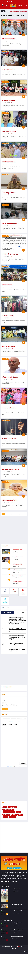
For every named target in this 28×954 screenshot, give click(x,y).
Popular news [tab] (20, 612)
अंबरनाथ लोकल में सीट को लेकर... (10, 223)
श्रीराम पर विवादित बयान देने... (9, 438)
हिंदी (7, 6)
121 (11, 317)
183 (11, 256)
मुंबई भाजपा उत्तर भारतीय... (18, 564)
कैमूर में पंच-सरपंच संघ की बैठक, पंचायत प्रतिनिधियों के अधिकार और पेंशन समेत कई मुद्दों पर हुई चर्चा (17, 637)
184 (12, 71)
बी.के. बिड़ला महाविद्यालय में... (9, 100)
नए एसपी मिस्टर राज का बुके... (17, 904)
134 (11, 194)
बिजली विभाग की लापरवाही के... (17, 929)
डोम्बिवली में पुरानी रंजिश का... (9, 192)
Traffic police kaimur (9, 809)
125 (11, 471)
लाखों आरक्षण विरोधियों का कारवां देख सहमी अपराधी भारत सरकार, (17, 650)
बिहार (6, 817)
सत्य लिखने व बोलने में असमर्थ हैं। (10, 705)
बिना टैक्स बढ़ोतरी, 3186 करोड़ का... (11, 469)
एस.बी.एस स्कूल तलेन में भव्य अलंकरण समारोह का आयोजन (16, 644)
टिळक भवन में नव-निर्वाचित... (17, 575)
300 (11, 410)
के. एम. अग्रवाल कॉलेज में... (9, 69)
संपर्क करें (25, 951)
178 (12, 502)
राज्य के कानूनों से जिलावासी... (17, 923)
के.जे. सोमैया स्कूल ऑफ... (18, 570)
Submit (5, 709)
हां (4, 700)
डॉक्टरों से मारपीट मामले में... (8, 162)
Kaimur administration (9, 812)
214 (11, 225)
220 (11, 133)
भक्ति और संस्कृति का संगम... (9, 408)
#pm (19, 812)
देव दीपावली (13, 817)
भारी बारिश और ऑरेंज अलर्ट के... (10, 254)
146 (12, 440)
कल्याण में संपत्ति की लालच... (9, 131)
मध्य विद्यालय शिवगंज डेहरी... (17, 910)
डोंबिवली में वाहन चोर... (7, 285)
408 (12, 41)
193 (12, 348)
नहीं (5, 702)
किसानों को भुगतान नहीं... (17, 581)
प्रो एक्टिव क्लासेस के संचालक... (10, 377)
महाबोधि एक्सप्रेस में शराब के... (17, 888)
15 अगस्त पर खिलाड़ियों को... (9, 39)
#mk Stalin (7, 814)
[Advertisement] (14, 530)
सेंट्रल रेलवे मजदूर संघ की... (9, 346)
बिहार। (20, 814)
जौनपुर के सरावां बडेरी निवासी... (9, 500)
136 (11, 164)
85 (11, 287)
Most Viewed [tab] (7, 612)
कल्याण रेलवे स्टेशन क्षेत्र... (8, 315)
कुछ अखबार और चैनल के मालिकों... (17, 936)
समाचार (20, 6)
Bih (5, 807)
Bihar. (14, 814)
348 (12, 379)
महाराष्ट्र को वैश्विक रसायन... (17, 557)
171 (11, 102)
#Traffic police (13, 807)
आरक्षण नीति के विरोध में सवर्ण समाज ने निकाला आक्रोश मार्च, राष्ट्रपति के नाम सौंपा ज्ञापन (17, 629)
